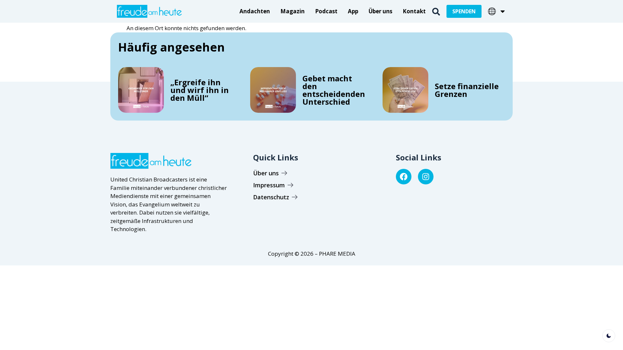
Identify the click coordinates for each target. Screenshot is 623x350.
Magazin (292, 11)
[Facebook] (403, 176)
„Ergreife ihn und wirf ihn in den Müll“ (199, 90)
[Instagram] (426, 176)
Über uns (380, 11)
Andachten (254, 11)
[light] (608, 335)
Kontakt (414, 11)
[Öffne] (502, 11)
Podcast (326, 11)
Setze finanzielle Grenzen (467, 90)
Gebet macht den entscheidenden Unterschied (333, 90)
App (353, 11)
